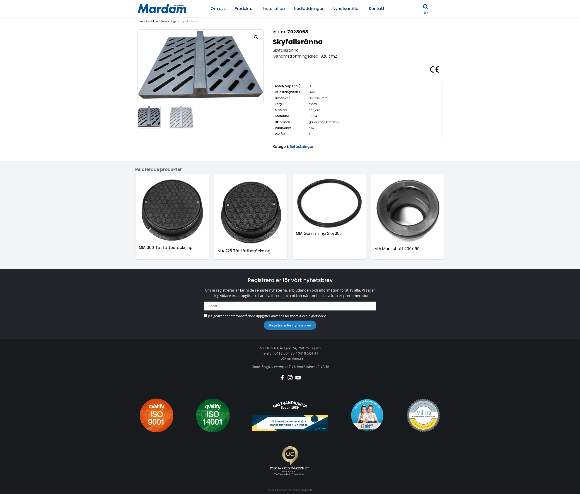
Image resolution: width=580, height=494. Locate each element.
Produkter (244, 8)
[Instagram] (290, 377)
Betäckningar (168, 21)
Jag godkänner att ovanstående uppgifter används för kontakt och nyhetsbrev (267, 316)
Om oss (218, 8)
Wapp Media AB (302, 490)
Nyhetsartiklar (346, 8)
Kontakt (376, 8)
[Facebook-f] (282, 377)
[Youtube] (298, 377)
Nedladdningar (309, 8)
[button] (426, 7)
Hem (140, 21)
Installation (274, 8)
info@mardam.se (290, 358)
